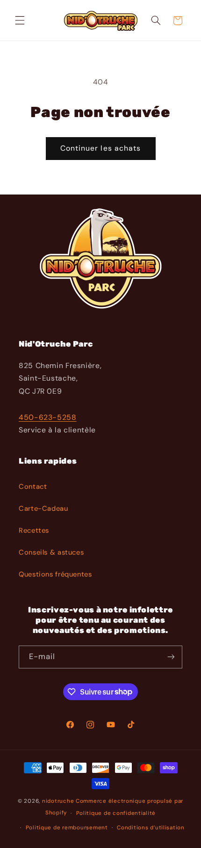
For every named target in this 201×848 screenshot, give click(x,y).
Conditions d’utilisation (151, 827)
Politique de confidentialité (116, 813)
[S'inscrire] (171, 657)
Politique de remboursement (67, 827)
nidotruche (58, 801)
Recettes (34, 530)
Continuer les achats (100, 148)
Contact (33, 486)
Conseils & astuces (51, 552)
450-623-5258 (48, 417)
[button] (19, 20)
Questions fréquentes (55, 574)
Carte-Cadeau (43, 508)
